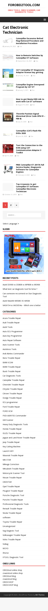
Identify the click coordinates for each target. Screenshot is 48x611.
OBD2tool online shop (12, 570)
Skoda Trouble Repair (12, 513)
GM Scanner (8, 420)
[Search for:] (24, 215)
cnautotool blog (9, 579)
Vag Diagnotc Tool (11, 530)
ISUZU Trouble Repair (12, 433)
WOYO (5, 548)
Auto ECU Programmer (13, 331)
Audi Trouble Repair (11, 322)
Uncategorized (9, 526)
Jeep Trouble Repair (11, 442)
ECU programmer (10, 402)
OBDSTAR (7, 482)
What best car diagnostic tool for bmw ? (20, 289)
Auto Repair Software (12, 340)
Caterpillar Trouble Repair (14, 380)
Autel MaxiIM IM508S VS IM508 (16, 301)
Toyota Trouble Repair (12, 522)
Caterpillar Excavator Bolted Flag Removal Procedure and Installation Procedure (29, 40)
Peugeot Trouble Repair (13, 491)
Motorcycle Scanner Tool (13, 473)
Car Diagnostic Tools (12, 375)
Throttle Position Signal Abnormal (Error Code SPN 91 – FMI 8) (30, 116)
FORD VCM (7, 411)
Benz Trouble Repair (11, 358)
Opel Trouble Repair (11, 486)
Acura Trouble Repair (12, 318)
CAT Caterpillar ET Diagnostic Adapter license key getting (30, 71)
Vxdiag (5, 544)
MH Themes (39, 595)
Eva (20, 46)
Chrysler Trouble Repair (13, 389)
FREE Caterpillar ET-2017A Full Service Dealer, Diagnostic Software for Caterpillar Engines (30, 168)
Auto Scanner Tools (11, 344)
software (6, 517)
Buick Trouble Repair (12, 371)
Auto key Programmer (12, 336)
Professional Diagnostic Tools (16, 504)
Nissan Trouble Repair (12, 477)
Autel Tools (8, 327)
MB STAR (7, 460)
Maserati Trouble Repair (13, 455)
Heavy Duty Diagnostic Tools (15, 424)
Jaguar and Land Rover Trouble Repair (19, 437)
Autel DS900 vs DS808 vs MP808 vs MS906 (21, 284)
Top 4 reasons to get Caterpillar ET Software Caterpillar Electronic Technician (27, 188)
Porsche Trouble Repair (13, 499)
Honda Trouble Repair (12, 429)
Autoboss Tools (9, 349)
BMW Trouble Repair (12, 367)
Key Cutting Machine (11, 446)
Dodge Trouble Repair (12, 398)
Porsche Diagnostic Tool (13, 495)
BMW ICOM (8, 362)
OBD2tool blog (9, 576)
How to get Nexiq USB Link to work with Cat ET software (30, 100)
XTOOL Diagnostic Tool (13, 557)
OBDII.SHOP (8, 582)
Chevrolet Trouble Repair (13, 384)
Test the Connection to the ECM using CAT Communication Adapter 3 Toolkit (29, 149)
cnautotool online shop (13, 573)
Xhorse (6, 553)
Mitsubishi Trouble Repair (14, 468)
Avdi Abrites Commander (13, 353)
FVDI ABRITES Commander (14, 415)
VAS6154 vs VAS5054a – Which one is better (22, 305)
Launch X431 (8, 451)
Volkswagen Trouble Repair (14, 535)
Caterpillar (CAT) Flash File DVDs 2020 (28, 131)
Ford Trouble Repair (11, 406)
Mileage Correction (11, 464)
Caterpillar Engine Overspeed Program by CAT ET (30, 85)
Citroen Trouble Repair (12, 393)
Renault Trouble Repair (12, 508)
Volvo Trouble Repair (12, 539)
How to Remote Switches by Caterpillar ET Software (29, 56)
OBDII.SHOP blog (10, 585)
